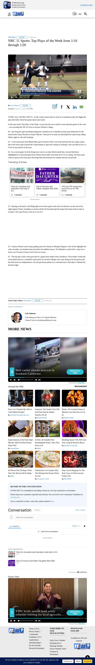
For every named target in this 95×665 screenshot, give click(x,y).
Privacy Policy (34, 631)
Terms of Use (34, 629)
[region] (47, 541)
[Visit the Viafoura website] (82, 572)
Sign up (83, 510)
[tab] (14, 526)
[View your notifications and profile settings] (84, 526)
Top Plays (27, 300)
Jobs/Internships (35, 643)
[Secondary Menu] (11, 14)
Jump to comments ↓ (15, 307)
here (52, 501)
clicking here (15, 497)
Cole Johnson (14, 105)
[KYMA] (20, 13)
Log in (77, 510)
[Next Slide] (85, 183)
